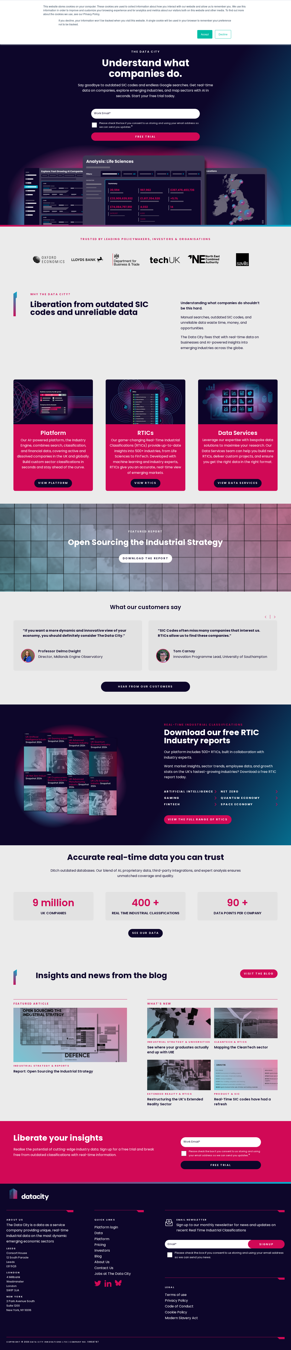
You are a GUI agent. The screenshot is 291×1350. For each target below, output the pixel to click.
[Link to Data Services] (238, 423)
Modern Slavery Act (181, 1317)
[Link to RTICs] (145, 423)
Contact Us (103, 1267)
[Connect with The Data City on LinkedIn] (108, 1283)
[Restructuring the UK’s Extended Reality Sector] (179, 1075)
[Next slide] (274, 617)
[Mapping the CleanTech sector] (246, 1023)
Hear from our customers (145, 686)
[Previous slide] (266, 617)
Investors (102, 1250)
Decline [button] (223, 34)
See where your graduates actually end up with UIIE (178, 1049)
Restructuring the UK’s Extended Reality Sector (175, 1101)
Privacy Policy (176, 1300)
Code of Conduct (179, 1306)
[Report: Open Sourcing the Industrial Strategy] (70, 1035)
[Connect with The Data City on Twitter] (97, 1283)
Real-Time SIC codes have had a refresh (242, 1101)
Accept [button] (205, 34)
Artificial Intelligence (188, 791)
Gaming (172, 798)
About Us (101, 1261)
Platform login (106, 1227)
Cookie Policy (176, 1312)
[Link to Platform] (53, 423)
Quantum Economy (240, 798)
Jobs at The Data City (112, 1273)
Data (98, 1233)
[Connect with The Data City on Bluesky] (118, 1283)
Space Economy (237, 804)
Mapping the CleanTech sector (241, 1047)
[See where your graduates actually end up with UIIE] (179, 1023)
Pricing (100, 1244)
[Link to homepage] (29, 1194)
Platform (101, 1238)
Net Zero (230, 791)
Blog (98, 1256)
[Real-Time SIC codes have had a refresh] (246, 1075)
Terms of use (176, 1294)
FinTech (172, 804)
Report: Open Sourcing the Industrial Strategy (53, 1071)
